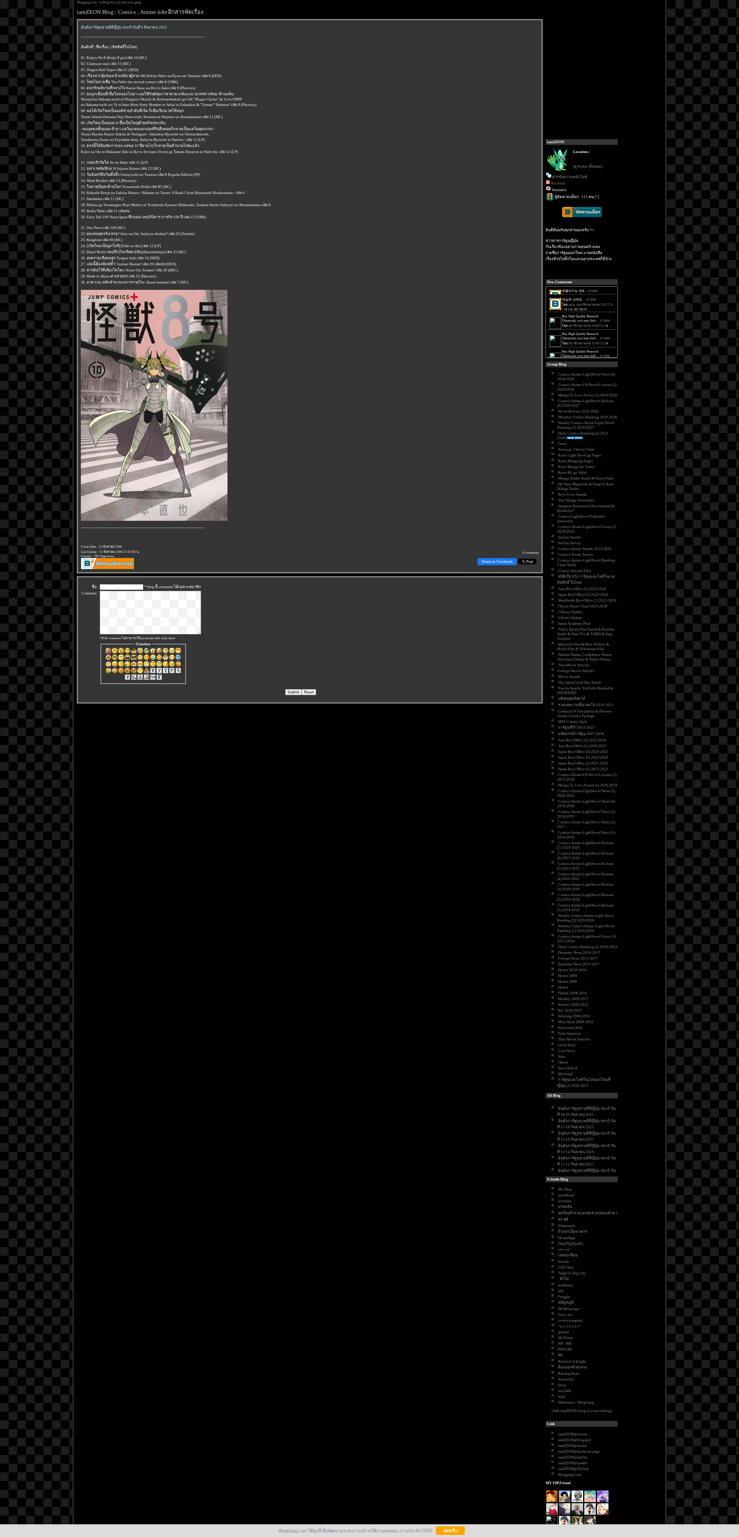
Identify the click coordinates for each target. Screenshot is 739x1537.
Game (562, 443)
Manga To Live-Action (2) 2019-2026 (587, 395)
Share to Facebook (497, 561)
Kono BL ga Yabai (572, 472)
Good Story (567, 1045)
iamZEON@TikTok (573, 1469)
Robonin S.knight (572, 1361)
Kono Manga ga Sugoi (575, 461)
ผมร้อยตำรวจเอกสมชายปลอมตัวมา (587, 1213)
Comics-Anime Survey (575, 554)
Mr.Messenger (569, 1309)
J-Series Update (570, 617)
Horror (563, 987)
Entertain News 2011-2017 (579, 964)
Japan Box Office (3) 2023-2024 (583, 757)
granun (563, 1332)
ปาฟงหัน (565, 1206)
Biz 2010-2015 (570, 1010)
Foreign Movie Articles (576, 671)
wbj (561, 1291)
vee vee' (564, 1249)
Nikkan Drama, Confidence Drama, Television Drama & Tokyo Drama (584, 656)
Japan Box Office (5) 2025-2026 (583, 594)
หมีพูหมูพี (566, 1302)
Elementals (566, 1225)
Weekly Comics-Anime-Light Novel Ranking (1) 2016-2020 (585, 928)
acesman (564, 1201)
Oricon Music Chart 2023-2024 (582, 606)
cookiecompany (570, 1320)
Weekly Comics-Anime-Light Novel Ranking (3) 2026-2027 (585, 425)
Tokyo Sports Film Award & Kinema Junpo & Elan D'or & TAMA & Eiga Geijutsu (585, 634)
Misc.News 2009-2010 (575, 1022)
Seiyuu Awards (569, 537)
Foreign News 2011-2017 (578, 958)
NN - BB (564, 1343)
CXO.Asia (566, 1267)
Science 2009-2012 (573, 1004)
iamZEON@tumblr (572, 1463)
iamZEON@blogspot (574, 1440)
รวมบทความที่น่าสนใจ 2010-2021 (585, 705)
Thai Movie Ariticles (574, 1039)
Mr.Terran (565, 1337)
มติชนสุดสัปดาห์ (571, 698)
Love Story (566, 1051)
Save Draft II (567, 1068)
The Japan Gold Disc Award (579, 682)
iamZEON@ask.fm (572, 1457)
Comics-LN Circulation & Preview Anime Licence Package (584, 713)
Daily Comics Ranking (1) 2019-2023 (587, 947)
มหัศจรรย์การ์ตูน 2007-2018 (581, 734)
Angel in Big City (572, 1273)
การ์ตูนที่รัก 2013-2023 (576, 727)
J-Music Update (570, 612)
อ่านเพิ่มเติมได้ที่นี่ (415, 1530)
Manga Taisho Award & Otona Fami (585, 478)
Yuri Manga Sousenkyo (576, 500)
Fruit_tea (565, 1314)
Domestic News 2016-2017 (579, 952)
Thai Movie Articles (573, 665)
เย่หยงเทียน (568, 1255)
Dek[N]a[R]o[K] (570, 1243)
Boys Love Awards (572, 494)
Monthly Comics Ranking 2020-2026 (587, 417)
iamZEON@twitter (572, 1445)
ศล (560, 1355)
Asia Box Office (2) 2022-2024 (582, 740)
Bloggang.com (569, 1474)
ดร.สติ (563, 1219)
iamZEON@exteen (572, 1434)
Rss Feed (558, 183)
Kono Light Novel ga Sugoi (579, 455)
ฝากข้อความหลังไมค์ (569, 177)
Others (563, 1062)
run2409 (564, 1391)
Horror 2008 (567, 981)
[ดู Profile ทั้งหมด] (587, 166)
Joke (561, 1056)
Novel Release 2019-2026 (578, 411)
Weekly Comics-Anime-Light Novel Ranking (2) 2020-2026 (585, 917)
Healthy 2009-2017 (573, 999)
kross (562, 1385)
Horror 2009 (567, 975)
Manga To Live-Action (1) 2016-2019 (587, 785)
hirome (563, 1261)
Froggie (564, 1296)
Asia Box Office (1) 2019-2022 (582, 746)
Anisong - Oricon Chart (576, 449)
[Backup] (565, 1074)
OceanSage (566, 1238)
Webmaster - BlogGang (576, 1402)
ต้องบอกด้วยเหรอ (572, 1367)
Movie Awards (569, 676)
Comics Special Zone (574, 570)
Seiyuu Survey (569, 543)
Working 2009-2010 (574, 1016)
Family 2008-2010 (572, 993)
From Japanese (569, 1033)
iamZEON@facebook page (579, 1451)
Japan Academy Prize (574, 623)
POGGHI (565, 1349)
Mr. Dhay (565, 1189)
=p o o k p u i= (569, 1326)
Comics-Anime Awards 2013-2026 (584, 548)
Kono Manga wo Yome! (576, 467)
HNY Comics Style (572, 721)
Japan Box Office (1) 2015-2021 (583, 769)
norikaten (565, 1285)
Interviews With (570, 1027)
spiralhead (566, 1195)
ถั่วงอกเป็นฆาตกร (572, 1231)
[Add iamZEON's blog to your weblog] (582, 1411)
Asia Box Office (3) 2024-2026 (582, 589)
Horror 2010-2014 (572, 970)
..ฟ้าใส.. (564, 1279)
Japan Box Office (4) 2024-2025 (583, 751)
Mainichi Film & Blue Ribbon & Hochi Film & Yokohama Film (583, 646)
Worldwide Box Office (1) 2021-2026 (587, 600)
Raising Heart (568, 1373)
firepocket (566, 1379)
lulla (561, 1396)
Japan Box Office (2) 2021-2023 (583, 763)
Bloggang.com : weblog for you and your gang (109, 2)
